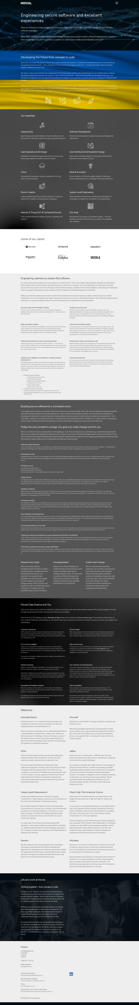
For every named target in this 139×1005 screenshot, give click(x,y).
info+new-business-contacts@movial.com (33, 981)
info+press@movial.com (28, 986)
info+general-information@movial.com (32, 975)
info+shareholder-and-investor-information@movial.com (37, 991)
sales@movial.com (26, 966)
